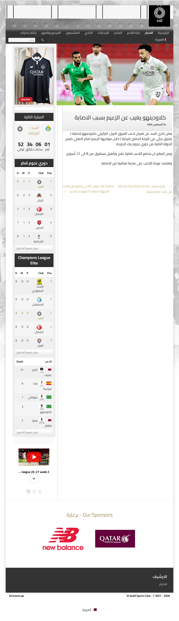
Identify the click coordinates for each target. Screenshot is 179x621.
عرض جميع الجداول (27, 248)
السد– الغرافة (34, 130)
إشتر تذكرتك (28, 33)
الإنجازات (103, 33)
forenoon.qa (16, 595)
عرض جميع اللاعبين (27, 432)
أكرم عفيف (42, 372)
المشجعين (73, 33)
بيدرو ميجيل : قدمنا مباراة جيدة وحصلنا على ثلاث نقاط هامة (145, 189)
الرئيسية (163, 33)
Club (41, 173)
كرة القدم (133, 33)
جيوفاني (33, 397)
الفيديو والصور (51, 33)
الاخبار (149, 33)
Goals (19, 361)
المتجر (118, 33)
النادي (88, 33)
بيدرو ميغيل (42, 423)
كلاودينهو (46, 411)
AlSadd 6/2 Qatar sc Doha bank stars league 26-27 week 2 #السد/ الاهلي (34, 472)
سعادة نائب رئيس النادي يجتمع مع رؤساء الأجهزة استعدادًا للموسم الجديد (88, 188)
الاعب (48, 361)
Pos (49, 173)
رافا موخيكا (42, 386)
